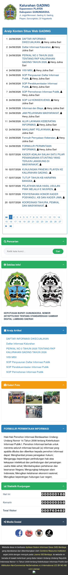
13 (54, 217)
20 (29, 221)
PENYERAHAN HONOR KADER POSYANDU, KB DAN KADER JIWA (42, 195)
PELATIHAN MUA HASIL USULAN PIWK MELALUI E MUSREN (41, 187)
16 (11, 221)
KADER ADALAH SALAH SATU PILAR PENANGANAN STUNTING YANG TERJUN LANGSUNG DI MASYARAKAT (43, 159)
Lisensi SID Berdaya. (43, 554)
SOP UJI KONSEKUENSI (36, 100)
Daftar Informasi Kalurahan (36, 47)
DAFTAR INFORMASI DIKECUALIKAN (34, 40)
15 (6, 221)
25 (51, 221)
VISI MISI (27, 70)
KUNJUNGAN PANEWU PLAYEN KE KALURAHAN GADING (42, 170)
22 (37, 221)
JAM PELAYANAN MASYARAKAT (40, 113)
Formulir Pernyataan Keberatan (38, 137)
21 (33, 221)
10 (41, 217)
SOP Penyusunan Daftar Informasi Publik (28, 362)
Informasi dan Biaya (32, 108)
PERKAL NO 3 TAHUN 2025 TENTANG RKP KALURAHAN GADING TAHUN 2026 (38, 58)
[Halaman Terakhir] (11, 226)
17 (15, 221)
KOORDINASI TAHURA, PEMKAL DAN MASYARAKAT (40, 203)
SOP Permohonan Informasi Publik (40, 91)
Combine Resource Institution (53, 550)
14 (59, 217)
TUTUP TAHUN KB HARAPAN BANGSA (39, 179)
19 (24, 221)
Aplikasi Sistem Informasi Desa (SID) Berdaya (46, 547)
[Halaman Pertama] (6, 217)
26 (55, 221)
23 (42, 221)
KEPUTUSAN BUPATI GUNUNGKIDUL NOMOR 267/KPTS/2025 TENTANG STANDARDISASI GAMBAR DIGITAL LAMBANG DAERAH (31, 316)
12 (50, 217)
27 (60, 221)
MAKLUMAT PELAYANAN (36, 129)
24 (46, 221)
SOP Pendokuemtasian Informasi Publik (39, 85)
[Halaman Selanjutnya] (6, 226)
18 (20, 221)
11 (45, 217)
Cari (58, 251)
